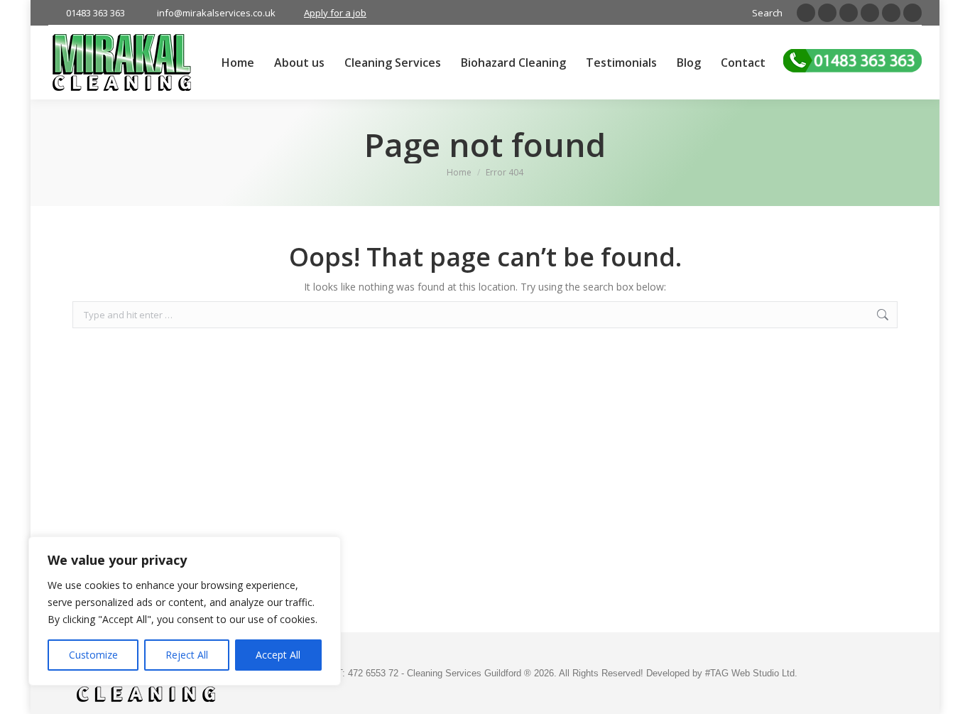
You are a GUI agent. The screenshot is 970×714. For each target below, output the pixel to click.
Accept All (278, 654)
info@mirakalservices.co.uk (216, 12)
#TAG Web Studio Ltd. (751, 673)
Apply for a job (335, 12)
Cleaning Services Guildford (465, 673)
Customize (93, 654)
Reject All (186, 654)
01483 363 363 (95, 12)
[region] (184, 611)
